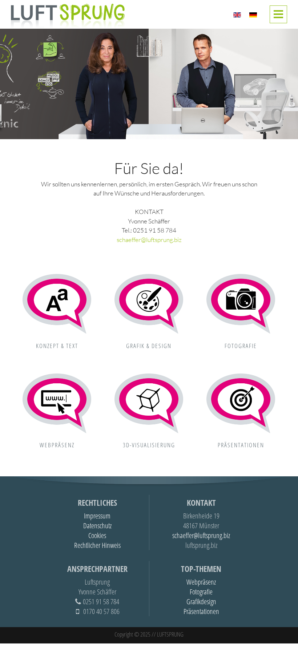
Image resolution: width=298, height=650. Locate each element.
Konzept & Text (57, 346)
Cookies (97, 535)
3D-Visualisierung (149, 445)
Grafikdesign (201, 601)
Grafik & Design (149, 346)
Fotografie (241, 346)
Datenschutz (97, 525)
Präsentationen (241, 445)
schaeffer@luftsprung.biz (149, 239)
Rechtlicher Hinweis (97, 545)
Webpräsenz (57, 445)
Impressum (97, 516)
